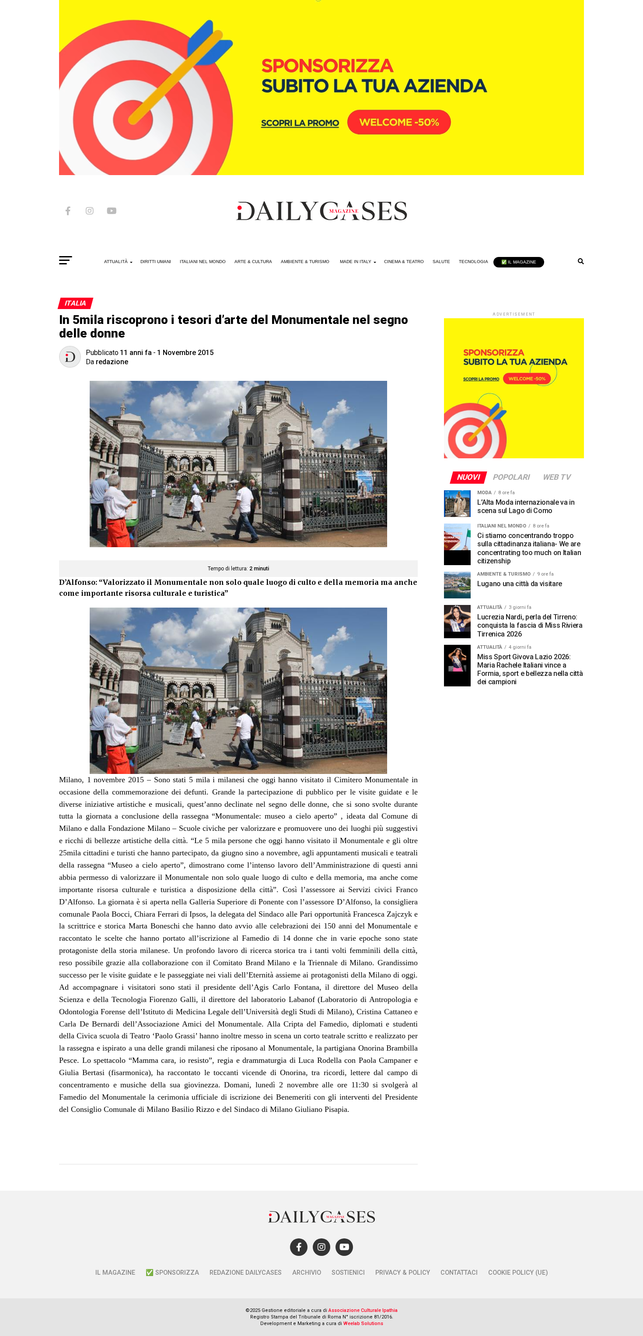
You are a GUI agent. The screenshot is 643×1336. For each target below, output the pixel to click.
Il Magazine (115, 1272)
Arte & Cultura (253, 261)
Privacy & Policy (402, 1272)
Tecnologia (473, 261)
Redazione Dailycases (246, 1272)
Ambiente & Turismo (305, 261)
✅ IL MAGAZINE (518, 262)
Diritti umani (155, 261)
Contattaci (459, 1272)
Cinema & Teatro (404, 261)
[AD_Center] (321, 173)
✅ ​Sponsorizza (172, 1272)
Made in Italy (355, 261)
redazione (112, 362)
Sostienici (348, 1272)
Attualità (116, 261)
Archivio (306, 1272)
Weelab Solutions (363, 1323)
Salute (441, 261)
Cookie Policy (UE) (518, 1272)
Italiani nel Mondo (203, 261)
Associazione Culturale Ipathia (363, 1310)
